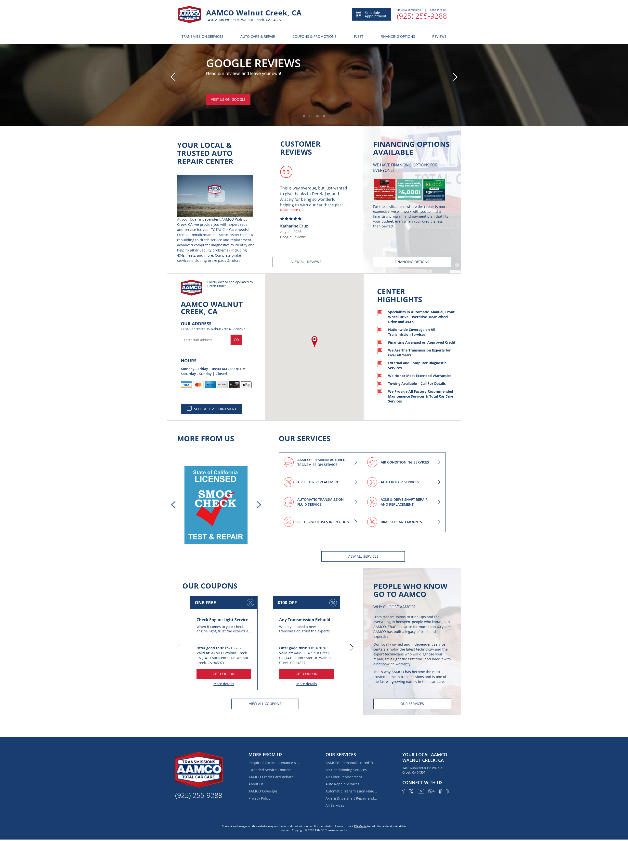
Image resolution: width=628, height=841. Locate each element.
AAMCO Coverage (263, 791)
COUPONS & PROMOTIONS (314, 36)
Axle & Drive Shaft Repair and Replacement (351, 798)
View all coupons (265, 703)
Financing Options (228, 105)
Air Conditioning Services (346, 769)
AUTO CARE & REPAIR (257, 36)
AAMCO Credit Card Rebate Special (274, 777)
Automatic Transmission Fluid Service (351, 791)
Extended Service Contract (270, 769)
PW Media (360, 826)
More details (223, 683)
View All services (363, 556)
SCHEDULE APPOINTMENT (215, 408)
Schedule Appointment (375, 14)
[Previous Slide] (173, 77)
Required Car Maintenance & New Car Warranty (274, 762)
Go (236, 339)
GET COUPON (224, 673)
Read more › (290, 209)
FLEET (358, 36)
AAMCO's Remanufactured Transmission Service (351, 762)
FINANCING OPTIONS (397, 36)
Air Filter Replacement (344, 777)
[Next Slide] (455, 77)
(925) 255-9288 (422, 16)
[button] (304, 116)
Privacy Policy (259, 798)
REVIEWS (439, 36)
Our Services (412, 703)
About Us (256, 784)
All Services (335, 805)
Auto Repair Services (342, 784)
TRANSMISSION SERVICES (202, 36)
